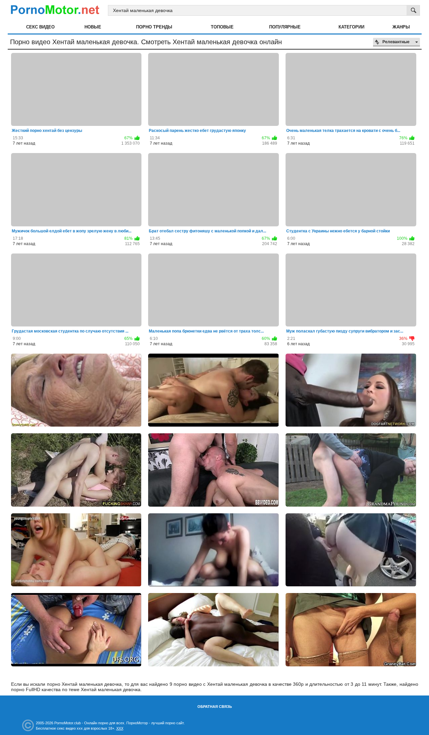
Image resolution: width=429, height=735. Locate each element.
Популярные (285, 26)
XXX (119, 728)
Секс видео (40, 26)
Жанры (401, 26)
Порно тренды (154, 26)
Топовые (222, 26)
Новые (92, 26)
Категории (351, 26)
